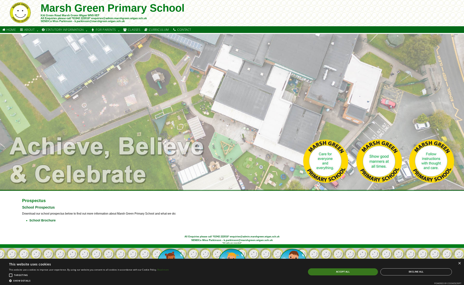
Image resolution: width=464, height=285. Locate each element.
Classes (133, 30)
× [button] (459, 263)
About (29, 30)
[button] (10, 275)
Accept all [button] (343, 271)
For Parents (105, 30)
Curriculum (158, 30)
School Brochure (42, 220)
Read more (163, 269)
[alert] (232, 272)
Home (11, 30)
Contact (184, 30)
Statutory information (64, 30)
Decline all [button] (416, 271)
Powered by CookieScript (447, 283)
